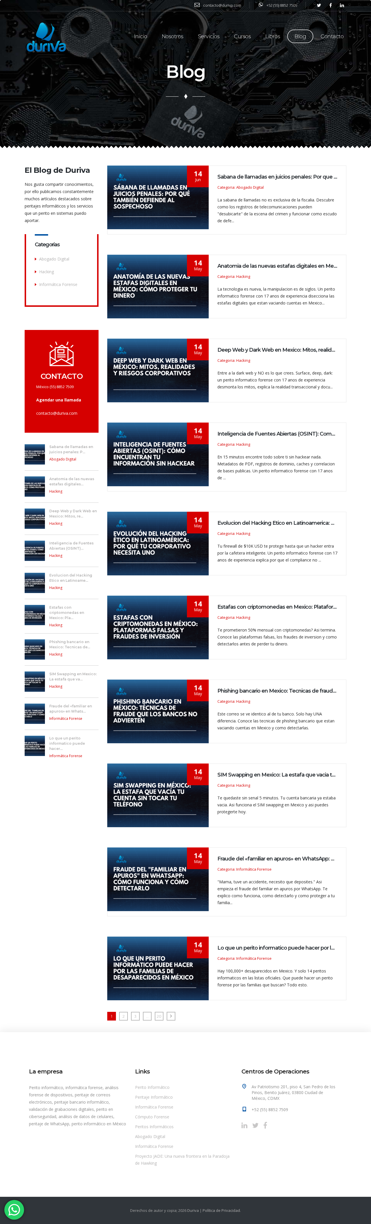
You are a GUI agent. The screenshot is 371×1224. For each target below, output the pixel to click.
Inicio (140, 36)
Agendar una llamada (58, 400)
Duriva (193, 1210)
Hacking (46, 271)
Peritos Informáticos (154, 1126)
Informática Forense (58, 284)
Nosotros (172, 36)
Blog (300, 36)
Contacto (332, 36)
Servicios (209, 36)
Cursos (242, 36)
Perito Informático (152, 1087)
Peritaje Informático (154, 1097)
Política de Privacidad (221, 1210)
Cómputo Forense (152, 1117)
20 (159, 1016)
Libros (272, 36)
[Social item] (244, 1125)
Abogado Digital (54, 259)
